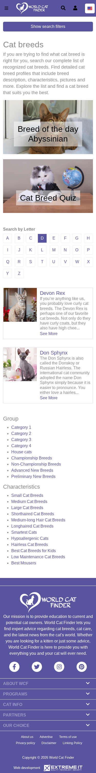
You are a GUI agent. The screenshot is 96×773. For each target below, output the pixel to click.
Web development (27, 768)
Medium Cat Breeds (29, 501)
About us (27, 737)
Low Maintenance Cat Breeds (38, 557)
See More (49, 333)
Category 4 (21, 446)
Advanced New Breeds (32, 470)
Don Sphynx (54, 353)
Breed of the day (48, 129)
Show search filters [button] (48, 26)
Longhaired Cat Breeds (32, 526)
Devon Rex (52, 293)
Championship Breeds (31, 458)
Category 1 (21, 427)
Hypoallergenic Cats (29, 538)
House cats (21, 452)
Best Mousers (23, 563)
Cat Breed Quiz (48, 197)
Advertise (46, 737)
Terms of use (68, 737)
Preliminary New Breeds (33, 476)
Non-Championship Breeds (36, 464)
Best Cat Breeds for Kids (33, 551)
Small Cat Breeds (27, 495)
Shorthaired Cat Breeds (32, 514)
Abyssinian (48, 138)
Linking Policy (72, 743)
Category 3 (21, 439)
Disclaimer (48, 743)
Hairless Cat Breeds (29, 544)
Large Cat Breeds (27, 508)
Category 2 (21, 433)
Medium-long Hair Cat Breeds (38, 520)
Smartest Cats (24, 532)
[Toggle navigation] (6, 8)
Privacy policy (25, 743)
